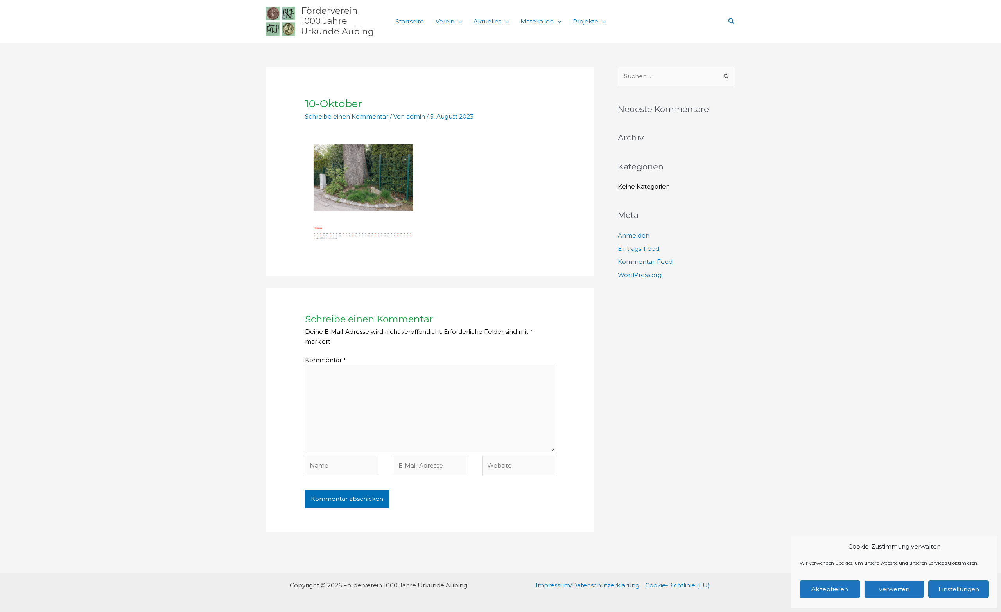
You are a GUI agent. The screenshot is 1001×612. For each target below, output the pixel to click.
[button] (458, 21)
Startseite (410, 21)
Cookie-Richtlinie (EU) (677, 585)
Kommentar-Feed (645, 261)
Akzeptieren (829, 589)
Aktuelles (487, 21)
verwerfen (894, 589)
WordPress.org (640, 275)
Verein (445, 21)
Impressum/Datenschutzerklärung (587, 585)
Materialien (537, 21)
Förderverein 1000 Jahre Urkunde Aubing (337, 21)
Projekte (585, 21)
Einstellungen (958, 589)
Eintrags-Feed (638, 248)
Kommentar (325, 360)
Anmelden (633, 235)
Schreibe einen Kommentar (346, 116)
